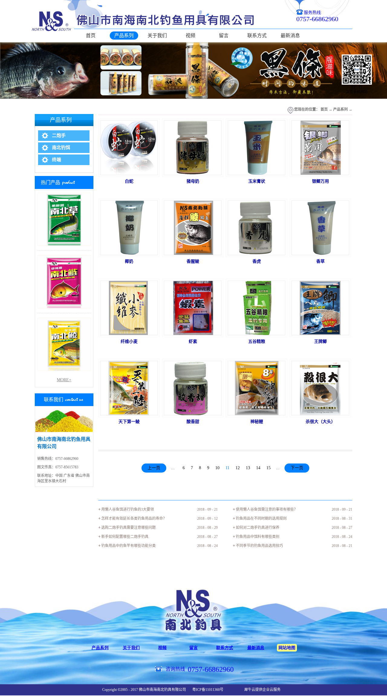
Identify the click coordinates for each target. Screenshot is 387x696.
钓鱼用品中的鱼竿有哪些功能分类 (128, 546)
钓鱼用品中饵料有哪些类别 (257, 537)
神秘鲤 (256, 421)
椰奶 (129, 261)
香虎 (256, 261)
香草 (320, 261)
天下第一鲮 (129, 421)
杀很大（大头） (320, 421)
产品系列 (340, 109)
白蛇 (129, 181)
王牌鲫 (320, 341)
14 (258, 468)
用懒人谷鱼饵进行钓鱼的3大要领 (127, 509)
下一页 (297, 468)
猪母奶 (193, 181)
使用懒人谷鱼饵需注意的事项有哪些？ (267, 509)
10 (217, 468)
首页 (91, 35)
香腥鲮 (193, 261)
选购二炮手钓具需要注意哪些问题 (128, 527)
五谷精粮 (256, 341)
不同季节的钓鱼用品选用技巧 (259, 546)
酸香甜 (193, 421)
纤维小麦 (129, 341)
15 (268, 468)
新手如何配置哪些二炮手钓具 (124, 537)
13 (248, 468)
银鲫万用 (320, 181)
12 (238, 468)
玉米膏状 (256, 181)
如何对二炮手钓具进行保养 (257, 527)
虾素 (193, 341)
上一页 (154, 468)
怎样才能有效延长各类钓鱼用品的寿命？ (134, 518)
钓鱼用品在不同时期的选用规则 (261, 518)
